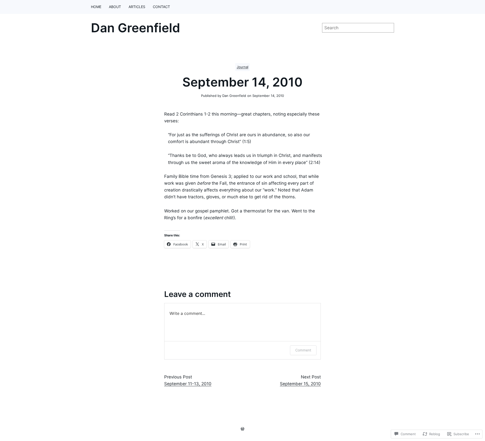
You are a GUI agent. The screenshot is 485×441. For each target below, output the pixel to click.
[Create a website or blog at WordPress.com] (242, 428)
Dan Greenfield (135, 27)
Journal (242, 67)
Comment (303, 350)
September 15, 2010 (300, 383)
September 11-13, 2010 (187, 383)
